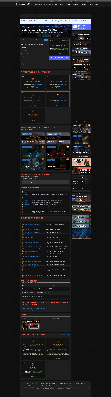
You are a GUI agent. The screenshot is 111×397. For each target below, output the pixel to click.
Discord (27, 383)
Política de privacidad (39, 383)
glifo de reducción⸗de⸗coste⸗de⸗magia (33, 246)
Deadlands (32, 53)
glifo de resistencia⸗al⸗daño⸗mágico (33, 261)
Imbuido (26, 202)
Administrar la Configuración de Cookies (53, 383)
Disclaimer (83, 383)
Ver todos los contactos (65, 72)
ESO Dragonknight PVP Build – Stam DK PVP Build (34, 308)
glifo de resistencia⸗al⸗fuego (31, 264)
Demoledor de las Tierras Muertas (33, 344)
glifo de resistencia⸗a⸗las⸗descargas (33, 270)
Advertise (77, 383)
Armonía (26, 200)
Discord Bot (52, 1)
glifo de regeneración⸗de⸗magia (32, 251)
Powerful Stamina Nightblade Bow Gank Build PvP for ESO (36, 310)
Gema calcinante (33, 114)
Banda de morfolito (57, 98)
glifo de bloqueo (28, 234)
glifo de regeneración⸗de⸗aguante (32, 248)
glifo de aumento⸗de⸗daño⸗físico (32, 229)
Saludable (26, 209)
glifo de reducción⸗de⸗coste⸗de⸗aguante (34, 240)
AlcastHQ (70, 1)
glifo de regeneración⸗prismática (32, 256)
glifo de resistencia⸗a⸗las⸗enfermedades (34, 273)
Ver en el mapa (33, 89)
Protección (26, 204)
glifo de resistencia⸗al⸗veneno (31, 266)
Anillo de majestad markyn (59, 45)
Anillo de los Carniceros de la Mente (57, 81)
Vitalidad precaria (57, 344)
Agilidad (26, 192)
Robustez (26, 207)
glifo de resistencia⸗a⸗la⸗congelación (33, 275)
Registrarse (88, 1)
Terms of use (71, 383)
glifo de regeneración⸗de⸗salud (32, 254)
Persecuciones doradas (41, 1)
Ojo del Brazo (33, 367)
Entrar (83, 1)
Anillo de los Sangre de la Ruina (33, 98)
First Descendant (77, 1)
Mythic (23, 27)
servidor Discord (58, 22)
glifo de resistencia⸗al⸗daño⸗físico (32, 259)
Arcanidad (26, 198)
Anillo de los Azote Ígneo (33, 81)
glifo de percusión (29, 237)
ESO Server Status (61, 1)
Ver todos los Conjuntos (65, 334)
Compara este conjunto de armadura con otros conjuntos (59, 57)
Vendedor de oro (20, 1)
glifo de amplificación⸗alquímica (32, 227)
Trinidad (26, 212)
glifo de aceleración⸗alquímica (32, 224)
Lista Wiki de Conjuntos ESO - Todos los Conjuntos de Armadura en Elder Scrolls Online (47, 26)
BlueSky (32, 383)
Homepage (24, 26)
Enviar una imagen (28, 182)
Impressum (65, 383)
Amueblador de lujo (30, 1)
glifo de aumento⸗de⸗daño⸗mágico (33, 232)
